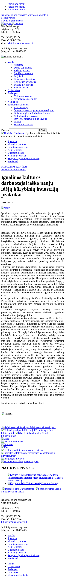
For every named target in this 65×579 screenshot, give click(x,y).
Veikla (11, 62)
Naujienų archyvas (17, 155)
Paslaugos (13, 93)
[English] (6, 23)
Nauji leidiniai (15, 150)
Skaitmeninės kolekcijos (14, 169)
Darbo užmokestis (23, 67)
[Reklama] (5, 438)
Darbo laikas (14, 90)
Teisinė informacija (23, 84)
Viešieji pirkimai (22, 70)
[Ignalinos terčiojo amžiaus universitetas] (22, 450)
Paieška (5, 130)
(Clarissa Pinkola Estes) (35, 478)
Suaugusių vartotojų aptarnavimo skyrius (34, 110)
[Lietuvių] (17, 23)
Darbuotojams (26, 488)
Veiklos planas (21, 87)
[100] (4, 447)
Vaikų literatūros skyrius (26, 116)
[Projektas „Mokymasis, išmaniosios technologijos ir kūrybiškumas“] (32, 455)
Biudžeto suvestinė (23, 73)
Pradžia (11, 535)
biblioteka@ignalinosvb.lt (20, 43)
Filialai (17, 121)
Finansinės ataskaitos (24, 79)
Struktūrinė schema (23, 124)
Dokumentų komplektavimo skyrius (32, 113)
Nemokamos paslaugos (25, 99)
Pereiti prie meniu (16, 4)
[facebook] (7, 444)
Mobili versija (8, 17)
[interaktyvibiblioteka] (12, 441)
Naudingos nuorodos (18, 147)
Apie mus (12, 141)
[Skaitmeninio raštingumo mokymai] (19, 461)
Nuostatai (18, 64)
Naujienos (13, 101)
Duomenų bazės (16, 152)
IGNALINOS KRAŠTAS (14, 166)
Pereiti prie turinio (16, 9)
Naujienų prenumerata (12, 20)
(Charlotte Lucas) (42, 483)
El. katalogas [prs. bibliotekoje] (27, 431)
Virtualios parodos (17, 144)
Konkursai (13, 161)
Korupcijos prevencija (25, 82)
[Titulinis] (6, 133)
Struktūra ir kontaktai (18, 104)
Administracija (21, 107)
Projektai (18, 76)
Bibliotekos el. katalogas (42, 427)
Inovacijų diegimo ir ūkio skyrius (30, 118)
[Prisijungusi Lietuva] (12, 458)
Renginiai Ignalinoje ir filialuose (23, 158)
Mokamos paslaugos (24, 96)
